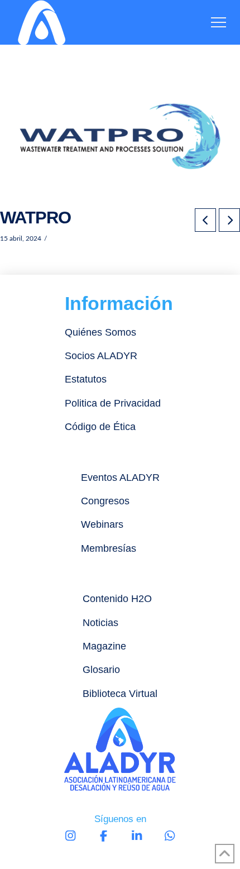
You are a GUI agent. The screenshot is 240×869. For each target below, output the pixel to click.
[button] (218, 22)
